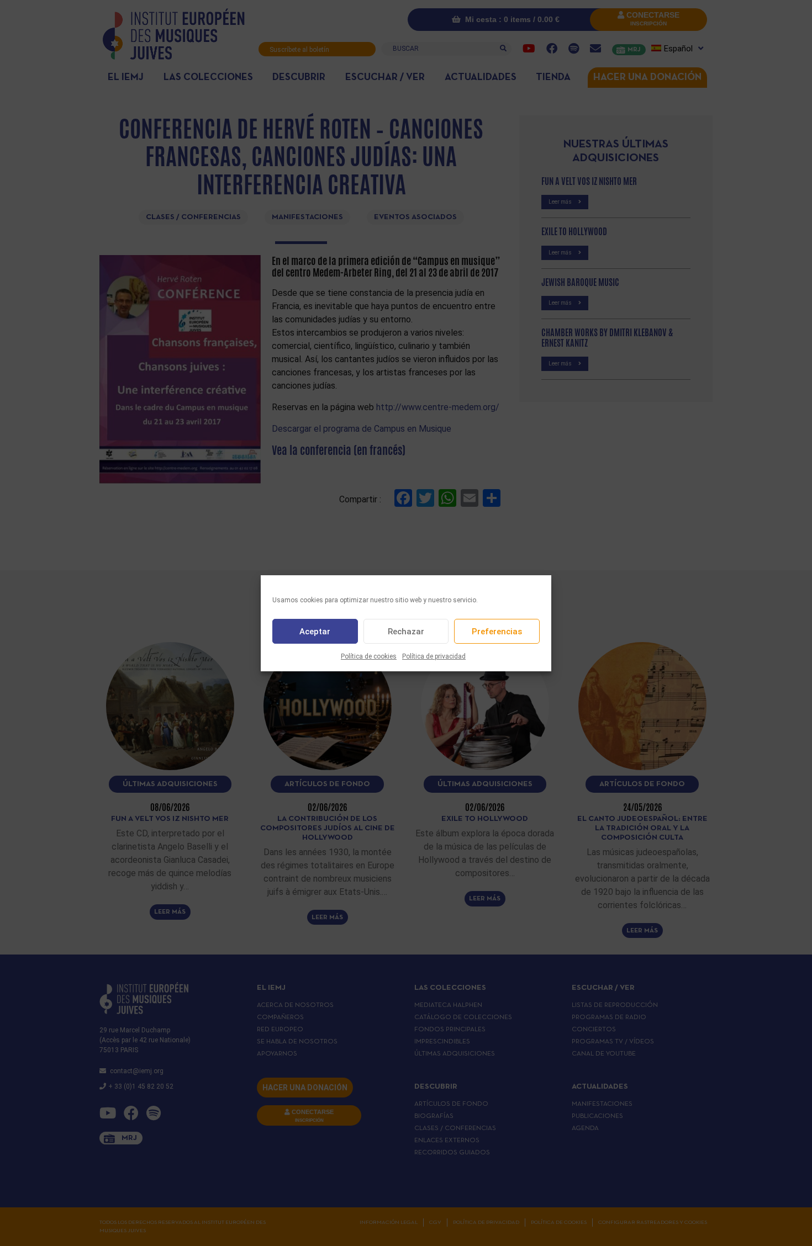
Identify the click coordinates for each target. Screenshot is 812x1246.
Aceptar (314, 631)
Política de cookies (369, 656)
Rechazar (406, 631)
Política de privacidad (434, 656)
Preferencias (497, 631)
